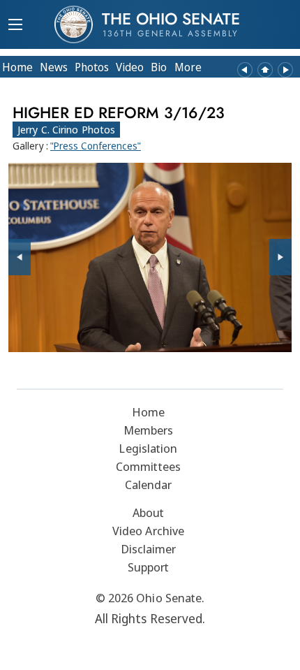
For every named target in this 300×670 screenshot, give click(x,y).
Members (148, 430)
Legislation (148, 448)
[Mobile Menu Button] (15, 26)
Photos (92, 67)
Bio (159, 67)
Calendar (148, 484)
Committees (148, 466)
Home (17, 67)
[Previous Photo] (19, 257)
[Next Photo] (280, 257)
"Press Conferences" (95, 145)
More (188, 67)
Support (149, 567)
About (149, 512)
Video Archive (148, 531)
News (54, 67)
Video (130, 67)
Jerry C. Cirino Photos (66, 129)
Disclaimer (149, 549)
